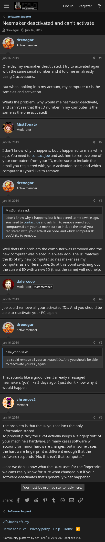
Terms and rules (14, 529)
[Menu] (6, 6)
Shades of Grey (18, 522)
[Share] (94, 58)
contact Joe (41, 155)
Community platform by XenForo (42, 538)
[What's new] (99, 5)
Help (56, 529)
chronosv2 (26, 399)
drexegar (12, 30)
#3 (101, 201)
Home (68, 529)
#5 (101, 343)
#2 (101, 142)
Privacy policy (40, 529)
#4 (101, 299)
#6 (101, 417)
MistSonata (27, 124)
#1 (101, 58)
